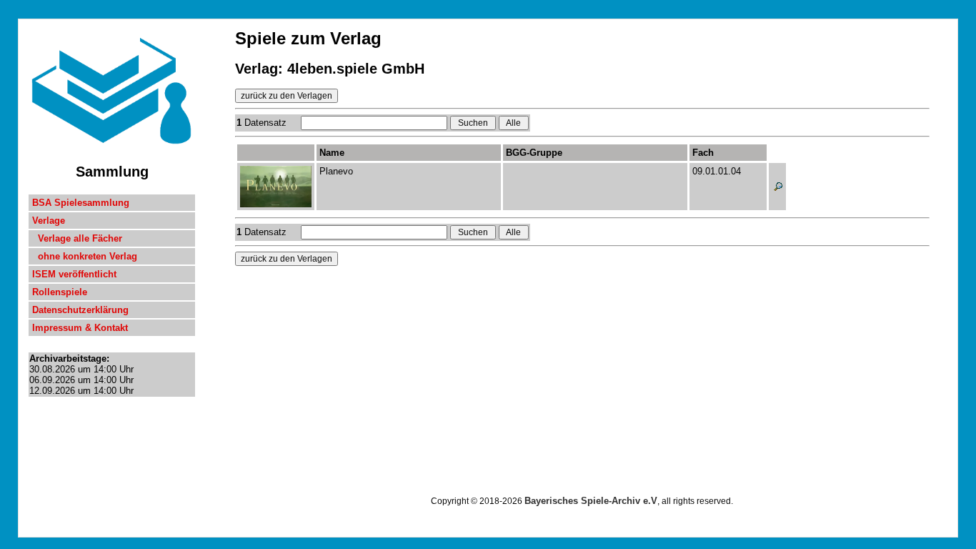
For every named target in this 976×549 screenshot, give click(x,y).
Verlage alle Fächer (77, 238)
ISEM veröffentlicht (74, 274)
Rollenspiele (59, 292)
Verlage (48, 220)
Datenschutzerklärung (80, 310)
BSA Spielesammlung (80, 202)
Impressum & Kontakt (80, 327)
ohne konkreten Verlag (84, 256)
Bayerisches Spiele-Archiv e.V (590, 500)
